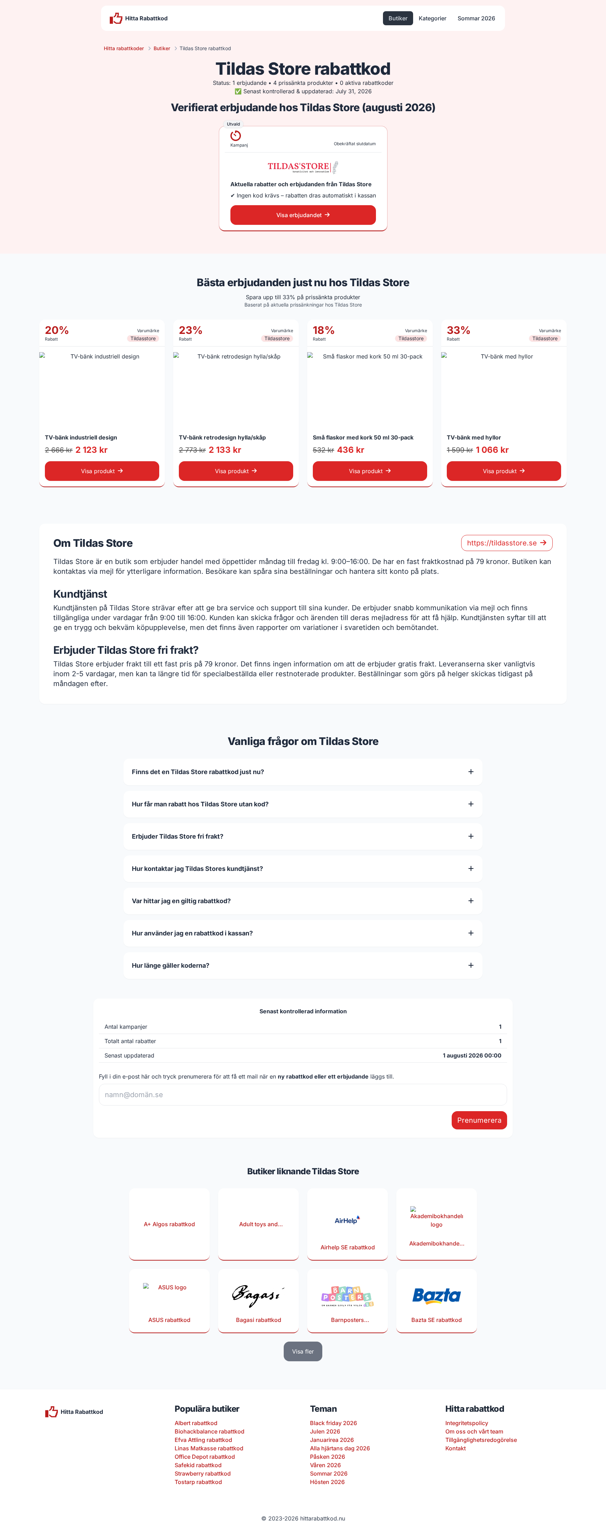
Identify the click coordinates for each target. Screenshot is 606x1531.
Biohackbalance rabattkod (209, 1431)
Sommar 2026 (476, 18)
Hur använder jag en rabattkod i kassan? (192, 933)
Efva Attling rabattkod (203, 1439)
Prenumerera (479, 1120)
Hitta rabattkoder (124, 48)
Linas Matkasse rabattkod (209, 1448)
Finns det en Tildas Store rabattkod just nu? (198, 771)
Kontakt (455, 1448)
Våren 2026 (325, 1465)
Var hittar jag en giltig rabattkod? (181, 901)
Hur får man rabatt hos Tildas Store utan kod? (200, 804)
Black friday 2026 (333, 1422)
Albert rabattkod (196, 1422)
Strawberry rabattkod (203, 1473)
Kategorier (432, 18)
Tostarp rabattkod (198, 1481)
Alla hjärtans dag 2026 (340, 1448)
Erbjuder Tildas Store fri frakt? (177, 836)
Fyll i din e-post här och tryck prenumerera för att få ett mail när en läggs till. (246, 1076)
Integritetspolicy (466, 1422)
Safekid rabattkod (198, 1465)
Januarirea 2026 (332, 1439)
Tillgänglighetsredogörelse (481, 1439)
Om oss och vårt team (474, 1431)
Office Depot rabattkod (205, 1456)
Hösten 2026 (327, 1481)
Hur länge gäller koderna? (170, 965)
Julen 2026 (325, 1431)
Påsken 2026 (327, 1456)
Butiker (398, 18)
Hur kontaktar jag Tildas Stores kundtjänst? (197, 868)
